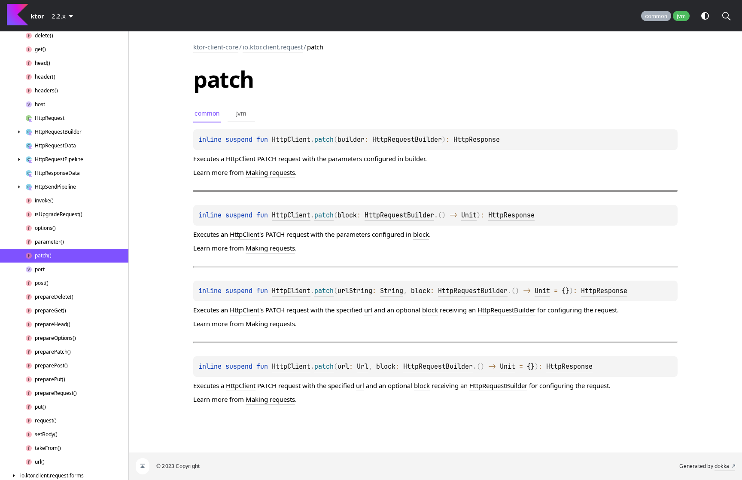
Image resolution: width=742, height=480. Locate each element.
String (391, 291)
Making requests (270, 172)
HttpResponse (476, 139)
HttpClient (291, 139)
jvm (681, 16)
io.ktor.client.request (273, 47)
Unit (469, 215)
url (368, 310)
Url (362, 366)
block (421, 234)
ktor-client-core (215, 47)
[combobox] (64, 16)
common (656, 16)
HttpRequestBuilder (407, 139)
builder (415, 158)
